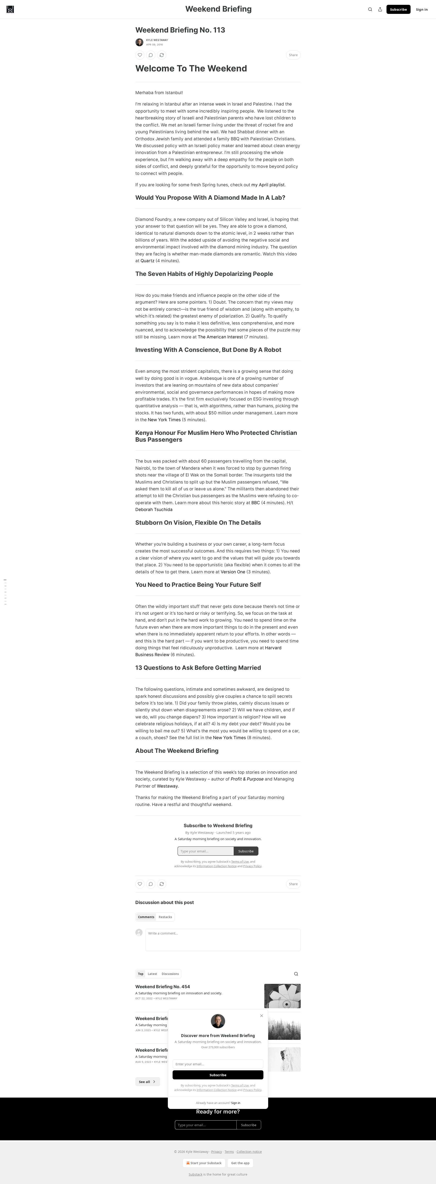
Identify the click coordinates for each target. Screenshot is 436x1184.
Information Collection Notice (217, 1090)
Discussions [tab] (170, 974)
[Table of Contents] (5, 592)
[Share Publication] (380, 9)
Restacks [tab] (165, 917)
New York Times (164, 419)
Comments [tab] (146, 917)
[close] (261, 1015)
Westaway (167, 786)
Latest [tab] (152, 974)
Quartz (147, 260)
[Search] (370, 9)
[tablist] (155, 917)
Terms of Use (240, 1085)
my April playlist (268, 184)
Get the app (240, 1163)
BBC (255, 502)
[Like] (139, 55)
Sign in (422, 9)
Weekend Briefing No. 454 (162, 986)
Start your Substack (206, 1163)
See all (144, 1081)
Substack (195, 1174)
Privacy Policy (252, 1090)
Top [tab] (140, 974)
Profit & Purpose (247, 779)
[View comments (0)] (150, 55)
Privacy (216, 1151)
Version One (233, 571)
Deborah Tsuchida (154, 509)
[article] (218, 996)
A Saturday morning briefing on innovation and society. (178, 993)
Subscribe (398, 9)
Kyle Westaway (157, 40)
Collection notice (249, 1151)
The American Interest (220, 337)
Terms (229, 1151)
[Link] (129, 68)
